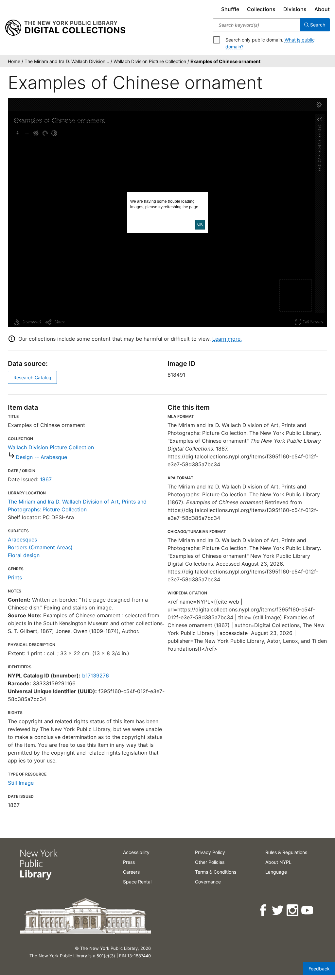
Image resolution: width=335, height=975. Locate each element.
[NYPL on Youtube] (307, 910)
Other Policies (209, 862)
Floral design (24, 555)
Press (129, 862)
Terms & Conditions (215, 872)
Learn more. (227, 338)
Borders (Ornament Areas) (40, 547)
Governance (208, 881)
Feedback (319, 968)
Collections (261, 9)
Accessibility (136, 852)
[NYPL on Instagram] (293, 910)
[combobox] (256, 24)
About (322, 9)
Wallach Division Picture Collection (51, 447)
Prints (15, 577)
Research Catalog (32, 377)
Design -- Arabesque (41, 457)
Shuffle (230, 9)
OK (200, 224)
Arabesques (22, 539)
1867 (46, 479)
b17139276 (95, 675)
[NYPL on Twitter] (278, 910)
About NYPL (278, 862)
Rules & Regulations (286, 852)
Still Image (21, 782)
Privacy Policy (210, 852)
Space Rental (137, 881)
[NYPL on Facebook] (263, 910)
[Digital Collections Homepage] (65, 28)
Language (276, 872)
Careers (131, 872)
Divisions (295, 9)
